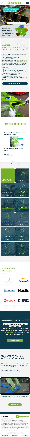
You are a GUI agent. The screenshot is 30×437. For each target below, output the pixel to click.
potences (8, 63)
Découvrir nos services (15, 340)
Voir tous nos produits (15, 83)
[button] (1, 34)
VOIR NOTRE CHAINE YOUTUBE (10, 370)
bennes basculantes (22, 60)
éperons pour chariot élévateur (19, 61)
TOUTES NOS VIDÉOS (15, 404)
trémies (4, 63)
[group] (15, 145)
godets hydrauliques (7, 61)
